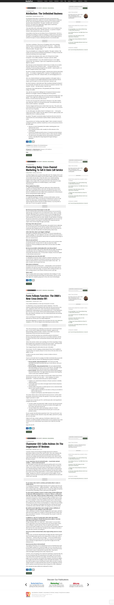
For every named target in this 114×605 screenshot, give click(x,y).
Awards (50, 1)
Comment (29, 155)
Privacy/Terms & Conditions (64, 592)
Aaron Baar (29, 449)
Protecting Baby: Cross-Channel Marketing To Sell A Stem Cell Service (77, 30)
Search (65, 1)
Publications (39, 1)
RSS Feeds (52, 592)
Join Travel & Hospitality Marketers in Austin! (78, 49)
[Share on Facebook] (27, 142)
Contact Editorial (46, 592)
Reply (27, 152)
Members (56, 1)
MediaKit (40, 592)
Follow (85, 1)
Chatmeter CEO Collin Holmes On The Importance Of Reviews (76, 36)
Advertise (80, 1)
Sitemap (56, 592)
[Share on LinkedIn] (30, 142)
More (61, 1)
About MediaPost (35, 592)
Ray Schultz (29, 16)
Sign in (69, 1)
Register (74, 1)
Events (45, 1)
